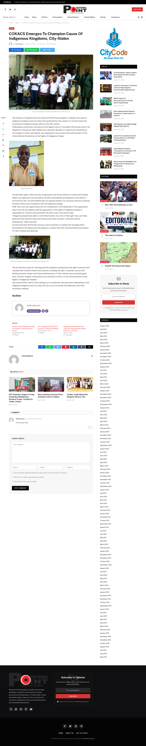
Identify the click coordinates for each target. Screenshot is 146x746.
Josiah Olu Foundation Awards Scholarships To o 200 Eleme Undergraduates (125, 138)
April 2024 (103, 421)
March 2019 (104, 626)
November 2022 (105, 479)
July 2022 (103, 493)
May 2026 (103, 336)
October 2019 (104, 602)
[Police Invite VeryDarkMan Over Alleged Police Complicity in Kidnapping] (106, 164)
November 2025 (105, 356)
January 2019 (104, 633)
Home (26, 17)
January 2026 (104, 350)
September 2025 (106, 363)
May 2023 (103, 459)
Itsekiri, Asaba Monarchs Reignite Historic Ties (77, 396)
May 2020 (103, 578)
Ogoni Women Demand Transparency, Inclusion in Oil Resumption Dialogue (125, 151)
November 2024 (105, 397)
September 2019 (105, 606)
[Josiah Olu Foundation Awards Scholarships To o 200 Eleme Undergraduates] (106, 139)
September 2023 (106, 445)
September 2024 (106, 404)
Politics (44, 17)
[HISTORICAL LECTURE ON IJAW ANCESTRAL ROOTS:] (106, 127)
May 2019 (103, 619)
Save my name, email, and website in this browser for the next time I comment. (40, 473)
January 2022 (104, 514)
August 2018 (104, 647)
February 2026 (105, 346)
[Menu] (142, 17)
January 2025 (104, 391)
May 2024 (103, 418)
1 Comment (42, 44)
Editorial (104, 201)
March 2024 (104, 425)
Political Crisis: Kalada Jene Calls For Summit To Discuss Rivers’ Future (23, 329)
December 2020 (105, 554)
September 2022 (105, 486)
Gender (103, 17)
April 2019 (103, 623)
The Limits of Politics (114, 235)
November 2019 (105, 599)
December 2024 (105, 394)
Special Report (73, 17)
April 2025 (103, 380)
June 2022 (103, 496)
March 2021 (104, 544)
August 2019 (104, 609)
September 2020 (106, 565)
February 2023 (105, 469)
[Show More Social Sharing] (57, 50)
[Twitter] (3, 134)
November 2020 (105, 558)
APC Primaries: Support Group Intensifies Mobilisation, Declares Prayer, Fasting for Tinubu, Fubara (21, 398)
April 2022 (103, 503)
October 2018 (104, 643)
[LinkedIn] (3, 140)
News (34, 17)
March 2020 (104, 585)
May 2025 (103, 377)
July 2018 (103, 650)
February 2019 (105, 630)
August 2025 (104, 367)
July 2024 (103, 411)
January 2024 (104, 432)
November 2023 (105, 438)
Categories (115, 17)
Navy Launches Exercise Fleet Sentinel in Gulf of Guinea (50, 396)
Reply (90, 427)
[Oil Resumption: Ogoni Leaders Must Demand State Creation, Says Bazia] (106, 75)
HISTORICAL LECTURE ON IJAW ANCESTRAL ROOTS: (125, 125)
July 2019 (103, 613)
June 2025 (103, 374)
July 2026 (103, 329)
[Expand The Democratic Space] (118, 252)
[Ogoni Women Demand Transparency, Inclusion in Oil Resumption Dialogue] (106, 151)
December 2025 (105, 353)
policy (79, 701)
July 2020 (103, 572)
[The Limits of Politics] (118, 222)
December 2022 (105, 476)
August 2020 (104, 568)
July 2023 (103, 452)
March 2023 (104, 466)
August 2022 (104, 490)
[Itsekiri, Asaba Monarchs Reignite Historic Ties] (80, 384)
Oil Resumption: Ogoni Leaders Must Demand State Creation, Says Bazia (125, 75)
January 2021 (104, 551)
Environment (57, 17)
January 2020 (104, 592)
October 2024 (105, 401)
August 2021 (104, 527)
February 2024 (105, 428)
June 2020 (103, 575)
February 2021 (105, 548)
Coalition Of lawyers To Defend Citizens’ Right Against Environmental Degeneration (41, 2)
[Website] (46, 311)
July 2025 (103, 370)
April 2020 (103, 582)
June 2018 (103, 653)
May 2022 (103, 500)
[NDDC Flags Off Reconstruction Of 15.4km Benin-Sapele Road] (106, 101)
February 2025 (105, 387)
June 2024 (103, 415)
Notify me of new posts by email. (25, 481)
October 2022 (105, 483)
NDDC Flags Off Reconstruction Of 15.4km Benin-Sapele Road (123, 101)
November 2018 (105, 640)
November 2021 (105, 517)
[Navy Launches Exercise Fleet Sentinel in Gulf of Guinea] (51, 384)
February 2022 (105, 510)
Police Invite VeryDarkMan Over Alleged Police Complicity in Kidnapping (125, 164)
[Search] (138, 17)
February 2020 (105, 589)
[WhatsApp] (3, 129)
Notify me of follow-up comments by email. (29, 477)
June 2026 (103, 333)
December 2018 (105, 636)
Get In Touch (82, 733)
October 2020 (105, 561)
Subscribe (137, 9)
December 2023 (105, 435)
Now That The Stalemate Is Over (118, 205)
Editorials (104, 262)
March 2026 (104, 343)
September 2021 (105, 524)
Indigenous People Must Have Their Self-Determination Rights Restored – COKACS (74, 329)
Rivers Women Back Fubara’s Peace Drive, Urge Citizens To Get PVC (124, 113)
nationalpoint (19, 44)
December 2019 (105, 595)
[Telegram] (3, 156)
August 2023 (104, 449)
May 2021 (103, 537)
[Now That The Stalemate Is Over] (118, 191)
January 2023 (104, 473)
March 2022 (104, 507)
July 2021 (103, 531)
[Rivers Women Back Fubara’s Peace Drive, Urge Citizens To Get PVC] (106, 114)
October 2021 (104, 520)
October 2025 (105, 360)
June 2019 (103, 616)
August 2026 (104, 326)
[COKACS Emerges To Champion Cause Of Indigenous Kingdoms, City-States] (51, 82)
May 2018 (103, 657)
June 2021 (103, 534)
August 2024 (104, 408)
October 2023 (105, 442)
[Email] (3, 151)
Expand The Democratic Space (118, 266)
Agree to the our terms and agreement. (74, 701)
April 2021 (103, 541)
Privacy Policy (116, 310)
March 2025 (104, 384)
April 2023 (103, 462)
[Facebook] (3, 123)
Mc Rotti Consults (89, 738)
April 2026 (103, 339)
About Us (70, 733)
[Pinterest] (3, 145)
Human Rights (89, 17)
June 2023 (103, 455)
